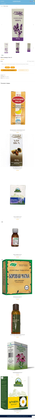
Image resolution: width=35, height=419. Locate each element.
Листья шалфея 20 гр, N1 (17, 216)
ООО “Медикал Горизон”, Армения (17, 131)
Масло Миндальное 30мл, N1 (17, 167)
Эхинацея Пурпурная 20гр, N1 (17, 372)
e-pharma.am (17, 1)
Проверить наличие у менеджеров (9, 70)
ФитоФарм (17, 373)
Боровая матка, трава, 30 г (17, 296)
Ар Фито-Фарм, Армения (17, 411)
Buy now (12, 67)
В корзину (7, 67)
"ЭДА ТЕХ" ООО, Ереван (17, 255)
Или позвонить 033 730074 (23, 70)
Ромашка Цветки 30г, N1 (17, 410)
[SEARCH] (33, 4)
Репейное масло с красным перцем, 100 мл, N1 (17, 334)
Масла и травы (6, 76)
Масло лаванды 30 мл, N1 (17, 254)
